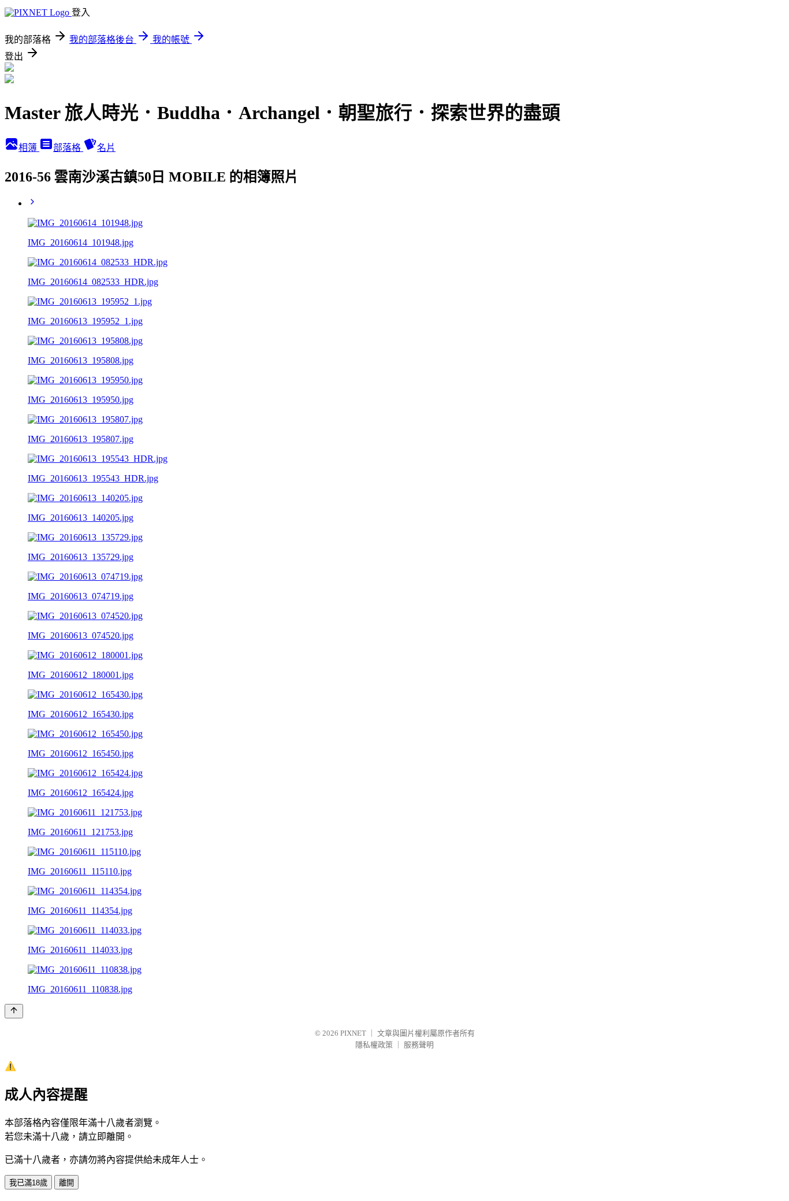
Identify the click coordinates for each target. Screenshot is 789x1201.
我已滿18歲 (28, 1182)
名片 (106, 148)
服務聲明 (419, 1044)
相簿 (28, 148)
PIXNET (353, 1033)
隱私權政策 (374, 1044)
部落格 (68, 148)
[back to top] (14, 1011)
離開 (66, 1182)
